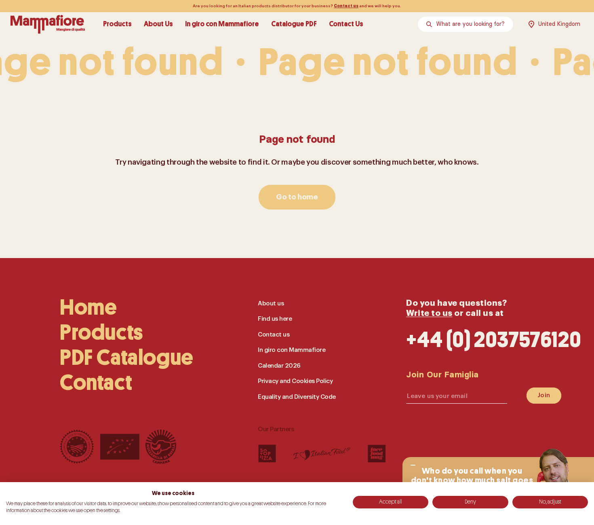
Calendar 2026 (279, 365)
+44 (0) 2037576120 (493, 339)
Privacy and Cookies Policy (295, 381)
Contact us (346, 6)
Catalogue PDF (294, 24)
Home (88, 307)
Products (117, 24)
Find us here (275, 318)
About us (271, 303)
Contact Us (346, 24)
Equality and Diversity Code (297, 396)
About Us (158, 24)
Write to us (429, 313)
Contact (96, 383)
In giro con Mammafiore (222, 24)
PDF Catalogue (127, 357)
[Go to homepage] (48, 24)
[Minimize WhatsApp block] (412, 465)
